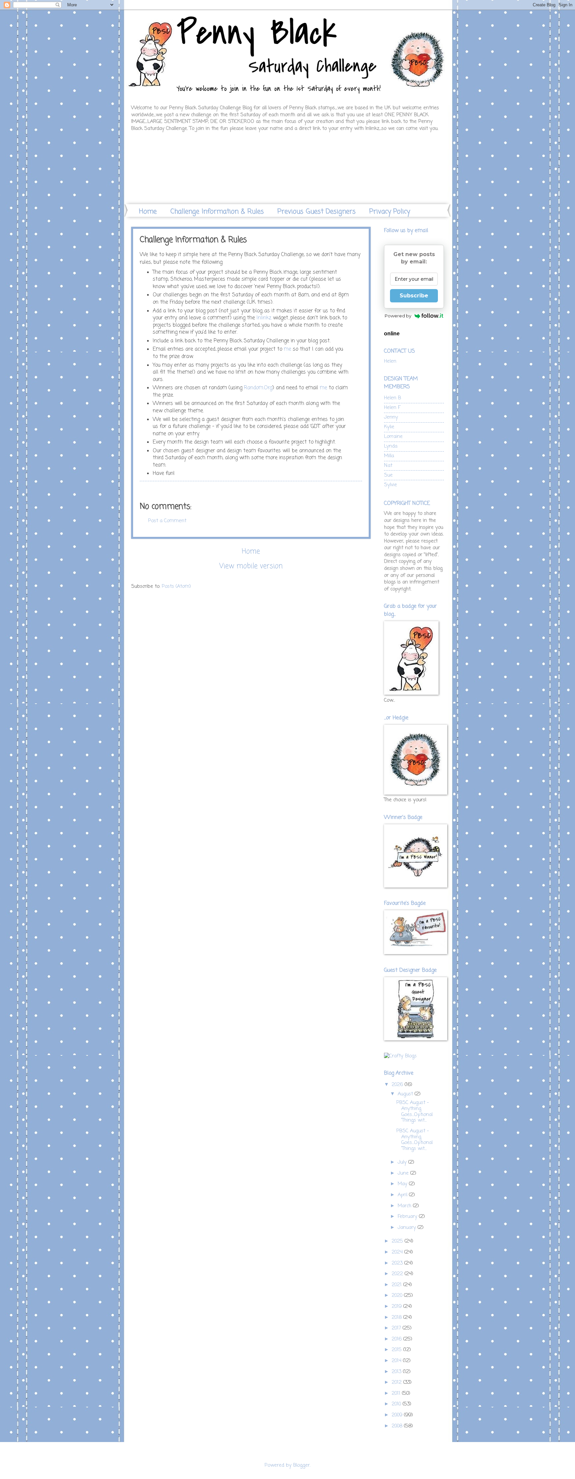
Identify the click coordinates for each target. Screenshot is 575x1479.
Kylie (389, 427)
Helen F (392, 407)
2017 (397, 1328)
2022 (398, 1274)
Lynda (390, 446)
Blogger (301, 1465)
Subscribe (414, 295)
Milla (389, 456)
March (405, 1206)
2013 (397, 1371)
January (408, 1227)
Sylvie (390, 485)
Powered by (398, 315)
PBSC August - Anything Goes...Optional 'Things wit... (414, 1111)
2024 (398, 1252)
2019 (397, 1306)
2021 (397, 1285)
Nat (388, 465)
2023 (398, 1263)
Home (148, 211)
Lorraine (393, 436)
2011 (397, 1393)
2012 (397, 1382)
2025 (398, 1241)
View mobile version (251, 566)
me (287, 349)
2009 (398, 1415)
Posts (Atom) (176, 586)
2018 (397, 1317)
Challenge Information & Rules (217, 211)
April (403, 1195)
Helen (390, 361)
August (406, 1094)
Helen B (392, 398)
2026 (398, 1084)
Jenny (391, 417)
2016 (397, 1339)
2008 (398, 1426)
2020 (398, 1295)
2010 (397, 1404)
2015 (397, 1349)
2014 (397, 1360)
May (403, 1184)
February (408, 1216)
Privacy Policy (389, 211)
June (404, 1173)
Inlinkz (264, 318)
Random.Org (258, 388)
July (403, 1162)
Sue (388, 475)
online (392, 333)
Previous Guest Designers (317, 211)
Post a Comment (167, 521)
